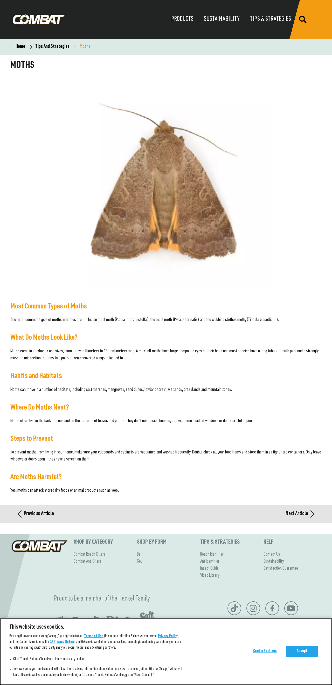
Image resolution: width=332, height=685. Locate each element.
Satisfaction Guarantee (281, 568)
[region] (166, 651)
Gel (139, 561)
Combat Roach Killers (90, 554)
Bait (140, 554)
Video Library (209, 575)
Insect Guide (209, 568)
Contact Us (272, 554)
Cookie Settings (265, 651)
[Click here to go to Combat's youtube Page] (291, 608)
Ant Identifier (209, 561)
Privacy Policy (168, 636)
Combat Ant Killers (87, 561)
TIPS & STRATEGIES (220, 542)
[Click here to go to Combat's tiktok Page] (234, 608)
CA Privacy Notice (62, 642)
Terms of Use (93, 636)
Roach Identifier (212, 554)
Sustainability (274, 561)
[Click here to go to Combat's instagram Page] (253, 608)
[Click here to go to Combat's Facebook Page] (272, 608)
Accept (302, 651)
